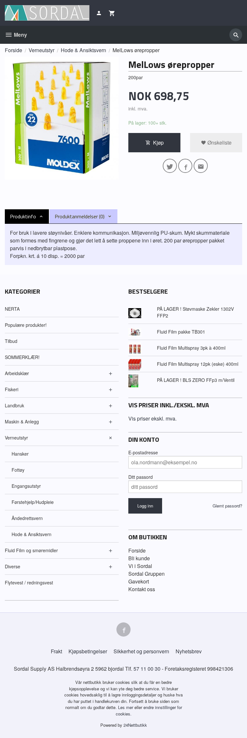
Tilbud (11, 341)
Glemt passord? (227, 506)
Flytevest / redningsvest (29, 582)
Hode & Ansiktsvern (31, 534)
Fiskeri (11, 389)
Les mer (126, 707)
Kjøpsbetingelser (88, 651)
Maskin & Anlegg (22, 421)
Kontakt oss (141, 589)
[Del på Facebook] (185, 166)
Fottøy (18, 470)
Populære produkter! (26, 325)
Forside (13, 50)
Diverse (12, 566)
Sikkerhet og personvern (141, 651)
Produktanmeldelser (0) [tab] (80, 216)
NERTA (12, 309)
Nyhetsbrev (189, 651)
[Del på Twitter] (170, 166)
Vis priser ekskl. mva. (152, 418)
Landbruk (14, 405)
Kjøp (158, 142)
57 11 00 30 (146, 668)
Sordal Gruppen (146, 573)
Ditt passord (140, 477)
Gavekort (138, 581)
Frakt (56, 651)
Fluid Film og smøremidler (31, 550)
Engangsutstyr (26, 486)
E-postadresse (143, 452)
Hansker (20, 453)
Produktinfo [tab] (23, 216)
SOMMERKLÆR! (22, 357)
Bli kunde (139, 558)
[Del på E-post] (201, 166)
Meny (20, 34)
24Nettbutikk (135, 725)
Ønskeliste (219, 142)
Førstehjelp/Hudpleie (33, 502)
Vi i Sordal (140, 566)
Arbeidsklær (17, 373)
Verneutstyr (16, 437)
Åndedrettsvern (27, 518)
